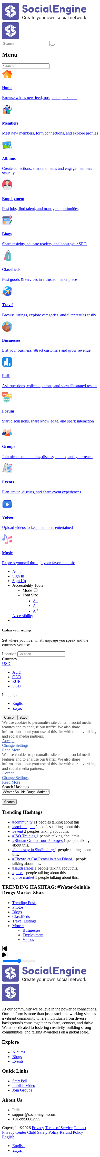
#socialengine (23, 827)
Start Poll (19, 1081)
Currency (9, 659)
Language (10, 695)
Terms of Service (59, 1128)
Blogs (17, 912)
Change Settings (15, 745)
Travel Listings (24, 921)
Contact (80, 1128)
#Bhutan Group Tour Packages (38, 840)
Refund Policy (71, 1132)
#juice (17, 873)
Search (9, 802)
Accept (8, 741)
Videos (28, 939)
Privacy (38, 1128)
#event (18, 831)
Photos (17, 907)
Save (23, 717)
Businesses (31, 930)
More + (18, 926)
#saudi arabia (23, 868)
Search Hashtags (15, 787)
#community (23, 822)
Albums (18, 1052)
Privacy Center (14, 1132)
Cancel (9, 717)
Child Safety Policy (43, 1132)
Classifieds (21, 916)
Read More (11, 750)
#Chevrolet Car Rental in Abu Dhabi (42, 859)
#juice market (23, 877)
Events (17, 1061)
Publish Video (23, 1085)
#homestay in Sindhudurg (33, 850)
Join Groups (22, 1090)
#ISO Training (24, 836)
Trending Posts (24, 902)
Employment (33, 935)
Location (9, 654)
